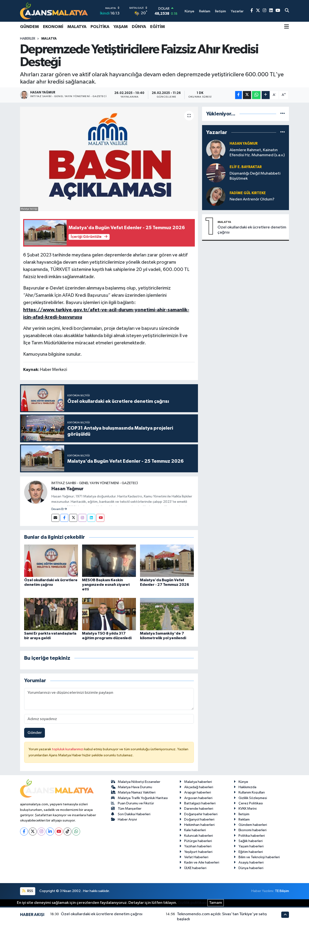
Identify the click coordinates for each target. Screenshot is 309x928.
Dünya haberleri (251, 868)
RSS (30, 891)
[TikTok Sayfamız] (67, 832)
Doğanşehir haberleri (201, 814)
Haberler (27, 38)
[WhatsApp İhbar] (76, 832)
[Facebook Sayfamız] (251, 11)
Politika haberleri (252, 835)
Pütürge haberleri (198, 841)
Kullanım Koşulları (252, 792)
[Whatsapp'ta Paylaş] (256, 95)
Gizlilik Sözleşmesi (253, 798)
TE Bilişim (282, 891)
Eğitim (157, 27)
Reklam (244, 819)
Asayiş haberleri (251, 862)
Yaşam (120, 27)
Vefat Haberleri (196, 857)
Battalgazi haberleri (200, 803)
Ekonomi (53, 27)
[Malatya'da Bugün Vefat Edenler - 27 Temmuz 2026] (167, 561)
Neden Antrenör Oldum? (252, 199)
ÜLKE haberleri (195, 868)
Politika (100, 27)
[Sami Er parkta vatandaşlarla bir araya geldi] (51, 614)
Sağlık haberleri (251, 841)
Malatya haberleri (198, 782)
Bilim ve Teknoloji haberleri (259, 857)
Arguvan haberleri (198, 798)
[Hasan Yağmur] (35, 492)
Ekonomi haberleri (253, 830)
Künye (243, 782)
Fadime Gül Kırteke (248, 193)
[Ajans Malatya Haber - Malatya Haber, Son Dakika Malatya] (54, 11)
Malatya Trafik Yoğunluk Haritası (143, 798)
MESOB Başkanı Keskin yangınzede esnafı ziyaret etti (106, 584)
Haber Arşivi (127, 819)
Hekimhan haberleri (199, 825)
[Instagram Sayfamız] (264, 11)
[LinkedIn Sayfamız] (271, 11)
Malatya (76, 27)
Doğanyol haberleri (199, 819)
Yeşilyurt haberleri (198, 852)
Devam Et (57, 509)
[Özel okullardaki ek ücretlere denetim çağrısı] (51, 561)
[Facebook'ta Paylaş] (238, 95)
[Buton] (266, 95)
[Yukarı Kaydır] (285, 915)
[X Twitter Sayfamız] (258, 11)
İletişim (244, 814)
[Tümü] (282, 114)
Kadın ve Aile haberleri (201, 862)
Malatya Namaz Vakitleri (136, 792)
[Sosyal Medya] (55, 518)
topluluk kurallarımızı (68, 749)
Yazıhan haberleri (197, 846)
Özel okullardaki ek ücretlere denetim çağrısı (252, 229)
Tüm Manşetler (129, 808)
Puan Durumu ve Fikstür (136, 803)
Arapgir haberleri (197, 792)
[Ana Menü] (286, 27)
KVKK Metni (248, 808)
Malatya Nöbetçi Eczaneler (139, 782)
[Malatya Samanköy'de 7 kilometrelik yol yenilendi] (167, 614)
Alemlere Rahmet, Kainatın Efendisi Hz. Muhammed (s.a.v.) (257, 152)
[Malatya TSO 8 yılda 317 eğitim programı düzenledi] (109, 614)
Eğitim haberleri (251, 852)
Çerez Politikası (251, 803)
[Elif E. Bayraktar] (215, 173)
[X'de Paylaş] (247, 95)
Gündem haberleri (253, 825)
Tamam (215, 903)
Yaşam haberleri (251, 846)
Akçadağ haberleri (198, 787)
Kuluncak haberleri (198, 835)
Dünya (139, 27)
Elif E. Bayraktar (246, 167)
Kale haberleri (195, 830)
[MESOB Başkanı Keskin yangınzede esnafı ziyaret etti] (109, 561)
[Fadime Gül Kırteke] (215, 196)
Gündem (29, 27)
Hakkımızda (247, 787)
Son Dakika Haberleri (134, 814)
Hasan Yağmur (67, 488)
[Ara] (287, 11)
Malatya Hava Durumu (135, 787)
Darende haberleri (198, 808)
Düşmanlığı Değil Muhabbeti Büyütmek (255, 176)
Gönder (35, 733)
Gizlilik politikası (192, 903)
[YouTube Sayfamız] (277, 11)
